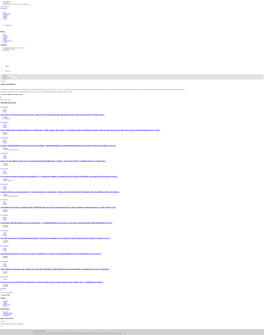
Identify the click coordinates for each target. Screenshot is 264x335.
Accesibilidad (6, 315)
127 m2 (5, 263)
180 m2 (5, 217)
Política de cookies (7, 314)
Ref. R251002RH (4, 261)
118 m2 (5, 248)
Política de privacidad (8, 313)
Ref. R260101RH (4, 137)
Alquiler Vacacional (7, 40)
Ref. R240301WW (5, 122)
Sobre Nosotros (6, 304)
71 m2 (4, 109)
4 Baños (5, 142)
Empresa (5, 35)
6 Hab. (4, 234)
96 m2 (4, 171)
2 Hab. (4, 110)
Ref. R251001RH (4, 215)
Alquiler (5, 39)
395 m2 (5, 140)
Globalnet (21, 323)
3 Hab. (4, 126)
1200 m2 (5, 279)
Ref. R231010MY (5, 276)
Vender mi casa (8, 25)
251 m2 (5, 232)
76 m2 (4, 202)
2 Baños (5, 111)
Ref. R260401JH (4, 184)
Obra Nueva (6, 37)
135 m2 (5, 155)
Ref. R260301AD (4, 106)
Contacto (5, 42)
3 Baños (5, 127)
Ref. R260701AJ (4, 199)
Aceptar (124, 333)
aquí (120, 333)
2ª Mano (5, 38)
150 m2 (5, 186)
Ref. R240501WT (4, 245)
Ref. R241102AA (4, 230)
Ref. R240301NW (5, 153)
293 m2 (5, 124)
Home (4, 34)
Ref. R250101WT (4, 168)
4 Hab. (4, 141)
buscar (5, 78)
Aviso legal (5, 311)
